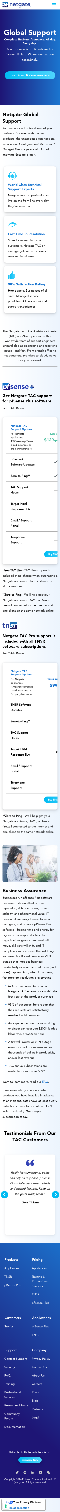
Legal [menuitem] (35, 1417)
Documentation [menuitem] (14, 1427)
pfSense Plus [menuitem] (13, 1285)
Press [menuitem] (35, 1392)
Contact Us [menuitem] (39, 1367)
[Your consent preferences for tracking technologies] (6, 1506)
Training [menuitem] (9, 1384)
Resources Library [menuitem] (16, 1405)
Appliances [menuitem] (11, 1268)
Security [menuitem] (9, 1367)
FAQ (45, 1082)
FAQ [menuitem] (7, 1375)
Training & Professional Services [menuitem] (40, 1281)
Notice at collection (16, 1508)
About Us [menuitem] (38, 1375)
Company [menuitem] (39, 1350)
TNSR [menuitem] (8, 1277)
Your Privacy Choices (27, 1502)
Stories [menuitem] (9, 1326)
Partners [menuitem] (37, 1409)
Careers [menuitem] (37, 1384)
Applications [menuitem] (41, 1318)
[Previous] (4, 1194)
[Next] (55, 1194)
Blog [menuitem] (35, 1400)
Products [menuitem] (11, 1260)
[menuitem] (17, 1472)
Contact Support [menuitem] (15, 1359)
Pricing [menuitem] (37, 1260)
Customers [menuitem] (13, 1318)
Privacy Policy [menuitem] (41, 1359)
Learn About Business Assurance (30, 75)
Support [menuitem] (11, 1350)
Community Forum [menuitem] (12, 1416)
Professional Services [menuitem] (12, 1394)
